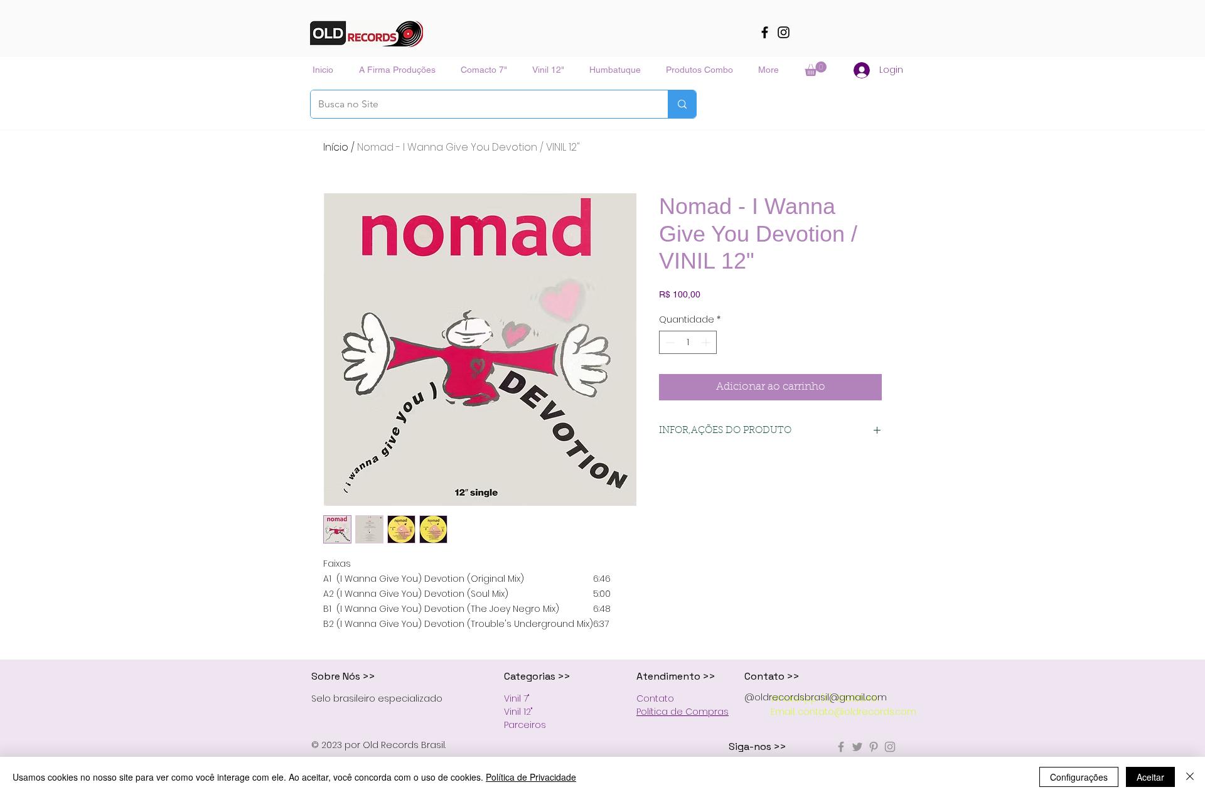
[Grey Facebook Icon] (841, 747)
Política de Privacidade (531, 777)
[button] (816, 69)
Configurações (1079, 777)
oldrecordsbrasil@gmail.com (820, 697)
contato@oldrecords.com (857, 711)
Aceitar (1150, 777)
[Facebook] (765, 32)
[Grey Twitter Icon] (857, 747)
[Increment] (707, 342)
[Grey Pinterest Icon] (874, 747)
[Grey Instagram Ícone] (890, 747)
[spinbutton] (688, 342)
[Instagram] (783, 32)
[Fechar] (1189, 777)
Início (335, 147)
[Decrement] (669, 342)
